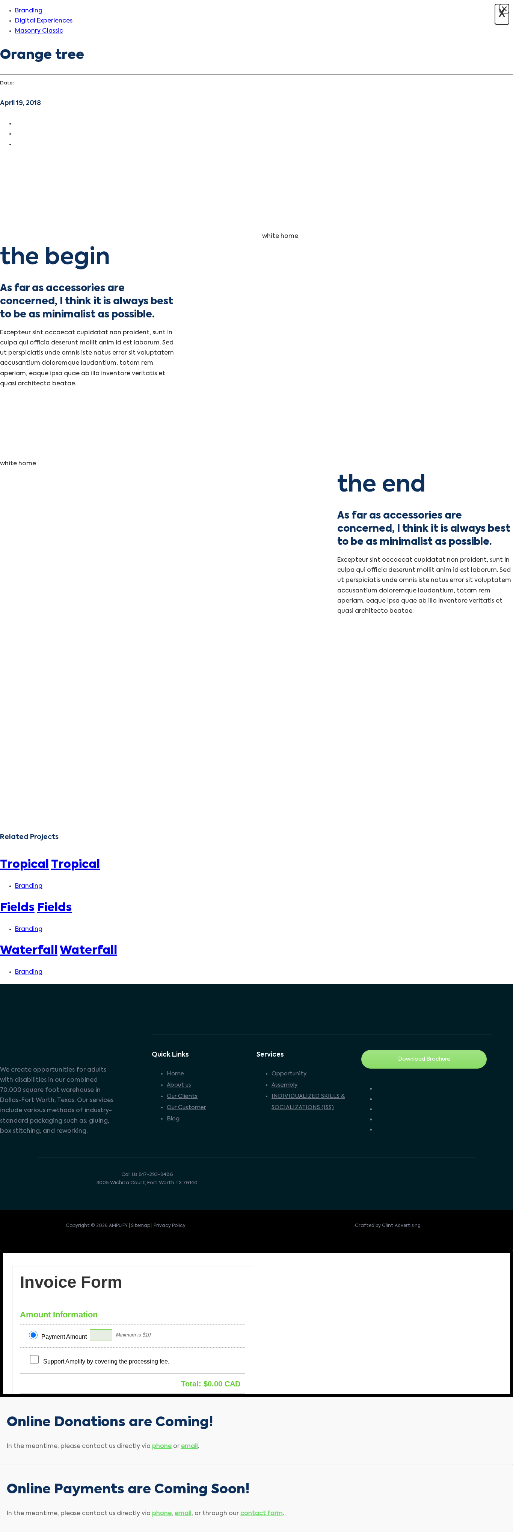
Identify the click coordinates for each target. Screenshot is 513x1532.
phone (162, 1446)
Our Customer (186, 1107)
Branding (28, 11)
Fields (17, 908)
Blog (173, 1119)
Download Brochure (424, 1059)
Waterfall (28, 950)
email (189, 1446)
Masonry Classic (39, 31)
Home (175, 1073)
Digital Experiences (43, 21)
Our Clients (182, 1096)
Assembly (284, 1085)
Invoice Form (71, 1282)
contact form (261, 1514)
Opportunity (289, 1073)
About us (179, 1085)
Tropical (24, 864)
